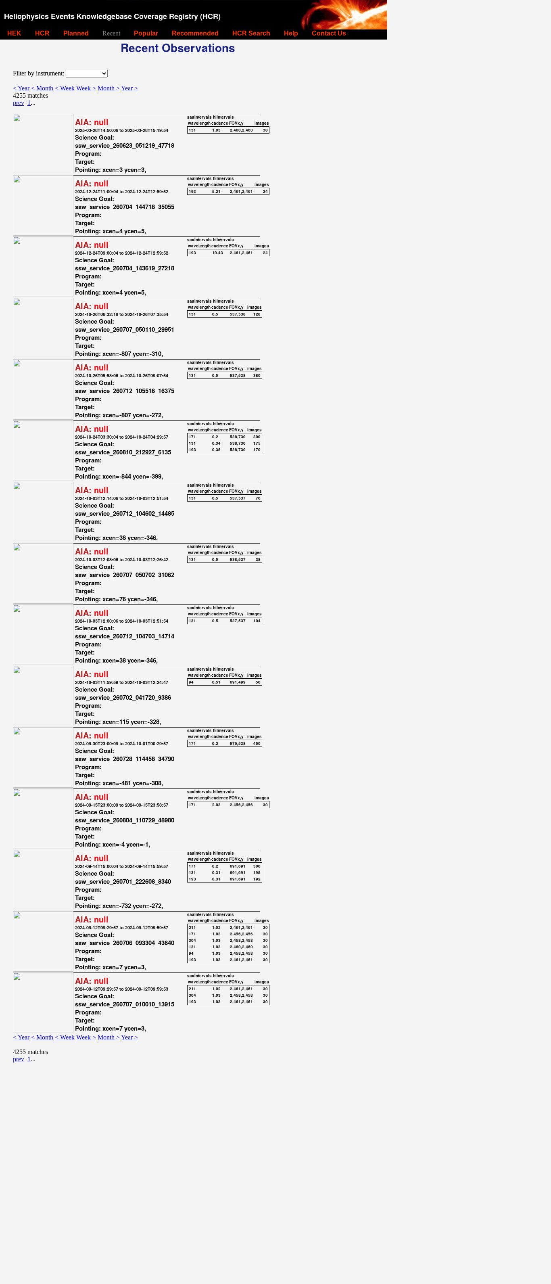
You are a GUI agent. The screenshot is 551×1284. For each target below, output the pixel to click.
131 (192, 130)
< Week (65, 88)
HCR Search (251, 33)
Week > (86, 88)
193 (192, 191)
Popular (146, 33)
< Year (21, 88)
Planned (76, 33)
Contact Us (329, 33)
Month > (109, 88)
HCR (42, 33)
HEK (14, 33)
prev (18, 102)
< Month (42, 88)
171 (192, 436)
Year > (129, 88)
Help (291, 33)
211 (192, 927)
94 (191, 682)
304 (192, 940)
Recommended (195, 33)
